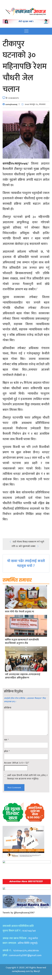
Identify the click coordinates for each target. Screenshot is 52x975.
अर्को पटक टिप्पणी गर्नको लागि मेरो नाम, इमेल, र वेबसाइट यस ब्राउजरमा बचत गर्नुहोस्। (27, 777)
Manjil (37, 971)
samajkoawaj (11, 104)
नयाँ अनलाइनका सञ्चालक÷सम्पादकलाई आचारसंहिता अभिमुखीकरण (22, 676)
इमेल (7, 751)
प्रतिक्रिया (7, 708)
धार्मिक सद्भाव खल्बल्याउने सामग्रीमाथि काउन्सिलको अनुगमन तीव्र (22, 641)
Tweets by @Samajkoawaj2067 (19, 913)
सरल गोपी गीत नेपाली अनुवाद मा (19, 611)
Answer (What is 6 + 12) (16, 763)
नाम (6, 740)
